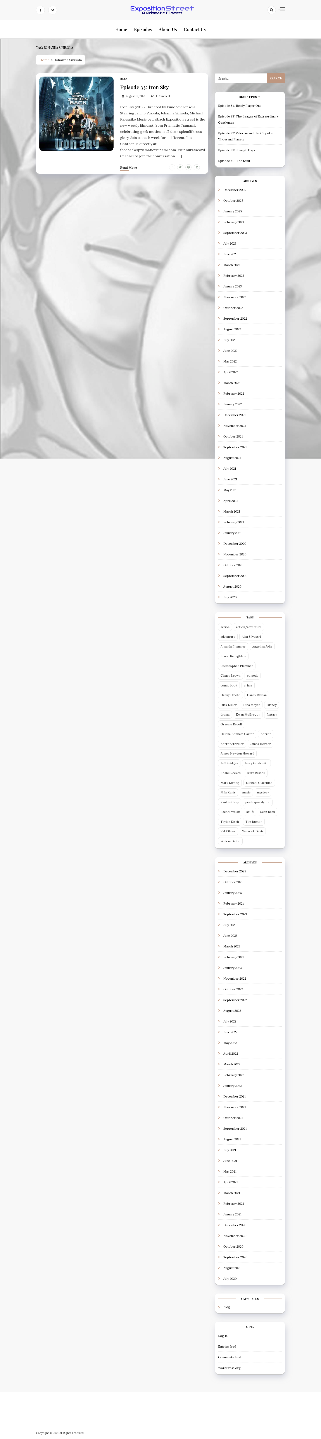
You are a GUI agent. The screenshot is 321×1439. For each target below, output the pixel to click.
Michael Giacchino (259, 783)
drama (225, 714)
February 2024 (233, 222)
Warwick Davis (252, 831)
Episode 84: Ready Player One (239, 106)
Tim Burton (253, 822)
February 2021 (233, 522)
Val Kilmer (228, 831)
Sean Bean (267, 812)
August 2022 (232, 329)
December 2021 (234, 415)
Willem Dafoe (230, 841)
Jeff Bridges (229, 763)
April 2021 (230, 501)
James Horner (260, 744)
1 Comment (163, 96)
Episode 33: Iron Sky (144, 87)
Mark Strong (230, 783)
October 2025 (233, 201)
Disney (271, 705)
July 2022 (229, 340)
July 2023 (229, 243)
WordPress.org (229, 1368)
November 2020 (235, 554)
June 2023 (230, 254)
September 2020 (235, 576)
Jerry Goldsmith (256, 763)
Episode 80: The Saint (234, 161)
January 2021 (232, 533)
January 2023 (232, 286)
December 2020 (234, 544)
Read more (128, 168)
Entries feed (227, 1346)
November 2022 (234, 297)
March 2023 (231, 265)
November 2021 (234, 426)
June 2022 (230, 351)
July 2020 (230, 597)
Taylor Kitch (230, 822)
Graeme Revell (231, 724)
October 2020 (233, 565)
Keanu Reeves (231, 773)
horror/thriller (232, 744)
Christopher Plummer (237, 666)
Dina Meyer (251, 705)
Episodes (143, 29)
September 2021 (235, 447)
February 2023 (233, 276)
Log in (223, 1336)
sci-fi (250, 812)
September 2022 (235, 318)
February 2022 (233, 394)
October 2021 (233, 436)
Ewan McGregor (248, 714)
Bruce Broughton (233, 656)
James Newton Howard (237, 753)
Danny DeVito (230, 695)
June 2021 (230, 479)
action (225, 627)
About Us (168, 29)
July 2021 (229, 469)
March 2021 (231, 511)
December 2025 (234, 190)
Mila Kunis (228, 792)
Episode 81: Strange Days (236, 150)
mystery (263, 792)
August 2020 (232, 586)
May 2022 (230, 361)
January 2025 (232, 211)
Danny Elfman (257, 695)
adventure (228, 637)
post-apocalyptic (257, 802)
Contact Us (195, 29)
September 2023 (235, 233)
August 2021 (232, 458)
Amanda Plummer (233, 646)
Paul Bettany (230, 802)
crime (248, 685)
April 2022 (230, 372)
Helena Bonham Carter (237, 734)
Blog (124, 79)
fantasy (272, 714)
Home (121, 29)
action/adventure (249, 627)
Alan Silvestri (251, 637)
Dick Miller (229, 705)
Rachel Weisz (230, 812)
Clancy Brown (230, 675)
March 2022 (231, 383)
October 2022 (233, 308)
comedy (252, 675)
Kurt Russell (256, 773)
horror (266, 734)
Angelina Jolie (262, 646)
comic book (229, 685)
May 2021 (229, 490)
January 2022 (232, 404)
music (246, 792)
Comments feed (229, 1357)
